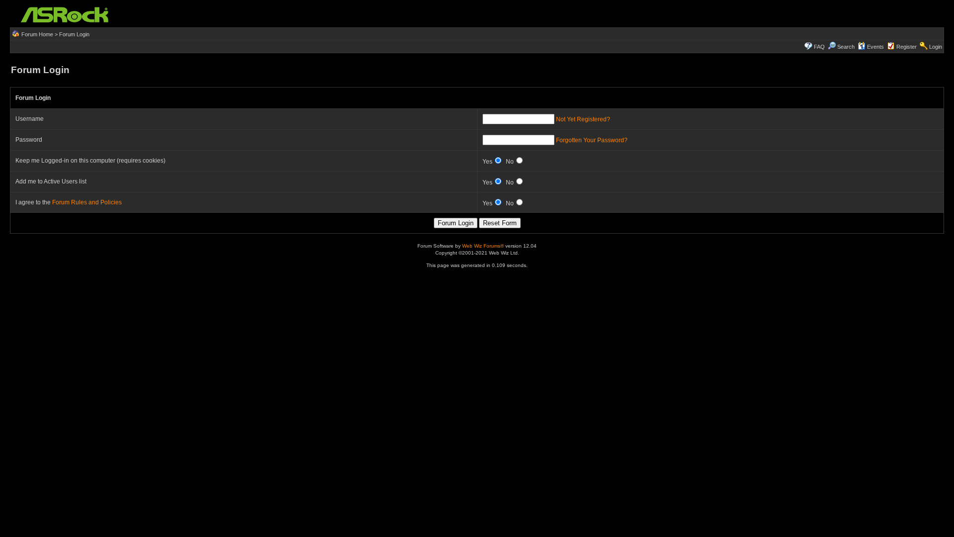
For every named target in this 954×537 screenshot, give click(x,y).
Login (935, 47)
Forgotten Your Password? (592, 140)
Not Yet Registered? (583, 119)
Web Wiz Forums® (483, 246)
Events (875, 47)
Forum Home (37, 34)
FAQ (819, 47)
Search (846, 47)
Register (906, 47)
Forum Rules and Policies (87, 202)
